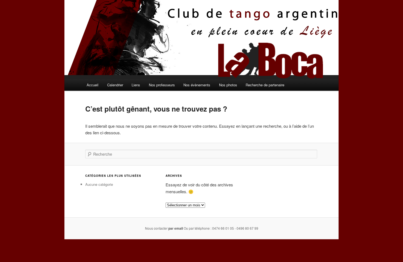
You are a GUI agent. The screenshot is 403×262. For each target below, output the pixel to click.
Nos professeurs (162, 84)
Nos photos (228, 84)
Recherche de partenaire (265, 84)
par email (175, 228)
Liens (136, 84)
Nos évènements (196, 84)
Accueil (92, 84)
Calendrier (115, 84)
